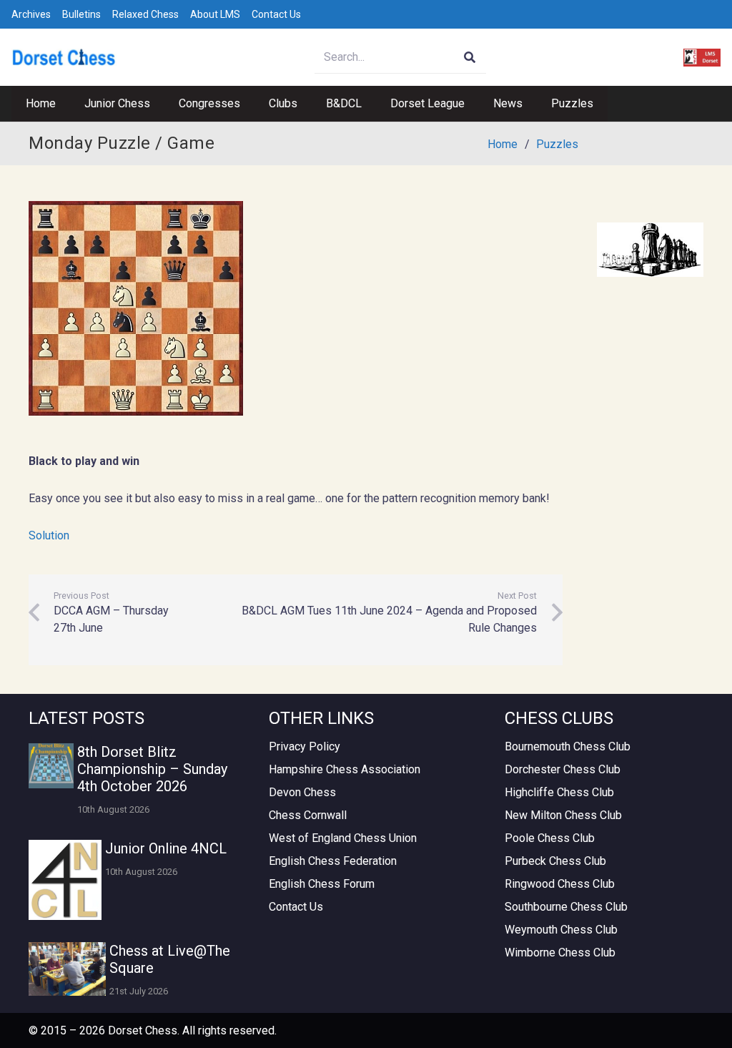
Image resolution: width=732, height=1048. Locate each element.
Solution (49, 535)
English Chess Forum (322, 884)
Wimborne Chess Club (560, 952)
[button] (157, 104)
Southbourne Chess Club (566, 907)
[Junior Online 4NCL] (65, 880)
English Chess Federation (333, 861)
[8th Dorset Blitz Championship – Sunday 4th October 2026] (51, 765)
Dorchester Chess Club (562, 769)
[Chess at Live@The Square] (67, 969)
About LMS (215, 14)
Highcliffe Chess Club (559, 792)
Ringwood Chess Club (560, 884)
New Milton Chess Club (563, 815)
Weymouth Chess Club (561, 929)
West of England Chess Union (343, 838)
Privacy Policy (304, 746)
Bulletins (81, 14)
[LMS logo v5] (702, 58)
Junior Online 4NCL (166, 848)
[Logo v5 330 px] (64, 58)
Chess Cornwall (308, 815)
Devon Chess (302, 792)
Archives (31, 14)
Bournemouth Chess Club (567, 746)
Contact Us (276, 14)
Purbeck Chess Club (555, 861)
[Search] (470, 57)
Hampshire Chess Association (344, 769)
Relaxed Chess (145, 14)
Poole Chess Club (550, 838)
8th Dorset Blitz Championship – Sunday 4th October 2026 (152, 769)
